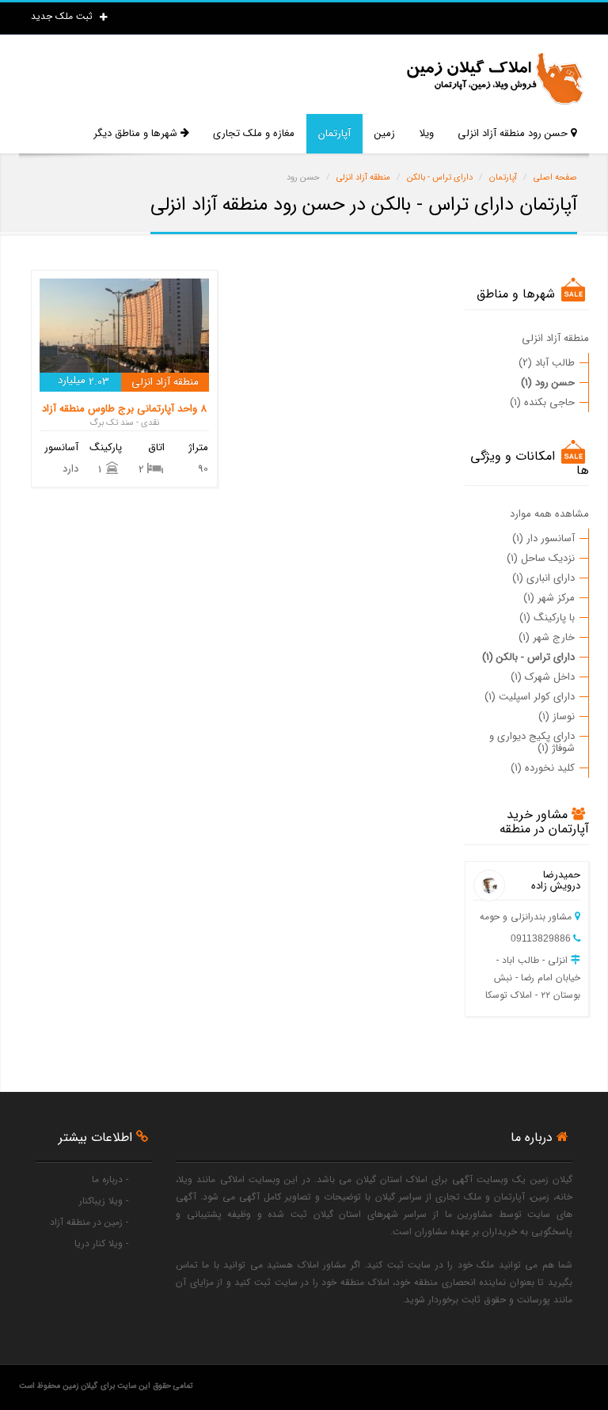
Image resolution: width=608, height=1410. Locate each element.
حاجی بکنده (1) (542, 402)
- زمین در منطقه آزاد (89, 1222)
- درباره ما (110, 1179)
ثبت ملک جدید (63, 16)
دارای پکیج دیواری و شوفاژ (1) (532, 742)
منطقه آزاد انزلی (555, 338)
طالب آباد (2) (547, 362)
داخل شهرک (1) (543, 677)
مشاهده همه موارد (549, 514)
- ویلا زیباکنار (103, 1200)
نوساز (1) (556, 716)
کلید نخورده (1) (543, 768)
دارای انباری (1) (543, 578)
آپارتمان (334, 133)
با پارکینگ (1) (547, 617)
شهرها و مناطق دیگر (136, 133)
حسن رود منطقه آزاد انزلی (514, 133)
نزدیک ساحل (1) (541, 558)
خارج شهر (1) (547, 637)
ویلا (426, 133)
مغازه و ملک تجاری (253, 133)
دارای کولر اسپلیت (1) (529, 696)
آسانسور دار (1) (543, 538)
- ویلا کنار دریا (101, 1243)
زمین (384, 133)
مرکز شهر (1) (549, 597)
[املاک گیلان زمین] (494, 78)
